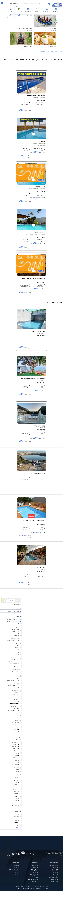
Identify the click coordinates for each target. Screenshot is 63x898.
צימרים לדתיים (35, 871)
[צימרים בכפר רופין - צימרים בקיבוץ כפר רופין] (31, 470)
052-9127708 (41, 283)
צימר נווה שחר (40, 187)
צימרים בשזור (55, 869)
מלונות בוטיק (16, 872)
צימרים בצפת (54, 876)
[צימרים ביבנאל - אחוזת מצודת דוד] (31, 565)
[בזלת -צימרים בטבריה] (31, 329)
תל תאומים (33, 234)
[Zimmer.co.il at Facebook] (32, 853)
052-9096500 (41, 383)
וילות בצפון (16, 867)
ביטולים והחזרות (7, 841)
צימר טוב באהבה (40, 232)
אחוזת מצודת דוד (39, 567)
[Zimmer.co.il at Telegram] (18, 853)
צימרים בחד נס (54, 867)
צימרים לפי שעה (34, 876)
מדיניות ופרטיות (7, 839)
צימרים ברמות (54, 879)
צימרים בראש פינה (53, 878)
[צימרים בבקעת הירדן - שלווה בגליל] (31, 138)
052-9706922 (41, 237)
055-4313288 (41, 100)
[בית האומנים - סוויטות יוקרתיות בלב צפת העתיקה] (31, 275)
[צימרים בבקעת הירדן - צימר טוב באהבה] (31, 230)
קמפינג (36, 878)
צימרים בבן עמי (54, 874)
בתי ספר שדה (35, 881)
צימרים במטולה (54, 872)
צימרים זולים (35, 867)
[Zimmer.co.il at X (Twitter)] (13, 853)
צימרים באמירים (54, 866)
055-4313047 (41, 524)
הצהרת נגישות (7, 845)
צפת (34, 280)
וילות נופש (16, 866)
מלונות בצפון (16, 874)
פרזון (34, 97)
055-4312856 (41, 571)
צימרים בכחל (55, 871)
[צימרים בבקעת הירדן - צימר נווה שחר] (31, 184)
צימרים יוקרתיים (34, 869)
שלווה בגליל (41, 141)
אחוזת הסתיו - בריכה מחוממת (36, 96)
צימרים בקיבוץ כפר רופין (38, 473)
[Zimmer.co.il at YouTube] (22, 851)
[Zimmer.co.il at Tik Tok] (8, 853)
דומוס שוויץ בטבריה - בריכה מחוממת (34, 520)
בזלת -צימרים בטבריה (38, 332)
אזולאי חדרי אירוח (39, 426)
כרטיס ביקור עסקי (8, 849)
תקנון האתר (7, 843)
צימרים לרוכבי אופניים (33, 879)
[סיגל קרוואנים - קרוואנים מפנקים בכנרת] (31, 376)
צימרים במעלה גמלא (53, 883)
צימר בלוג (7, 847)
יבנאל (34, 143)
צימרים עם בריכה (34, 883)
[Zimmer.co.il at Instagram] (27, 853)
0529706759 (41, 146)
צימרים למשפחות (34, 874)
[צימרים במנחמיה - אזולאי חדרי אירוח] (31, 423)
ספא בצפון (16, 871)
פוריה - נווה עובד (32, 188)
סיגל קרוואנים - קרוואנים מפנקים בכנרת (33, 379)
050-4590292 (41, 335)
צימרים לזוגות (35, 872)
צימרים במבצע (35, 866)
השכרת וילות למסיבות (14, 869)
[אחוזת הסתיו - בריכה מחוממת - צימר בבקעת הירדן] (31, 93)
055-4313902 (41, 430)
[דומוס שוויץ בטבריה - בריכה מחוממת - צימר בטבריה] (31, 517)
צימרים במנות (54, 881)
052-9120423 (41, 191)
